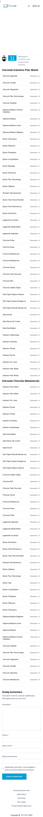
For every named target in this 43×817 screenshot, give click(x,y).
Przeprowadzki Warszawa (21, 806)
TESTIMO (24, 815)
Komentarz (7, 704)
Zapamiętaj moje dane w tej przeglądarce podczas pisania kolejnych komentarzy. (20, 768)
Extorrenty (21, 798)
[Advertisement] (21, 32)
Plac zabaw (21, 802)
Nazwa (5, 735)
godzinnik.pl (21, 794)
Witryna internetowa (9, 756)
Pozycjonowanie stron (21, 790)
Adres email (7, 746)
